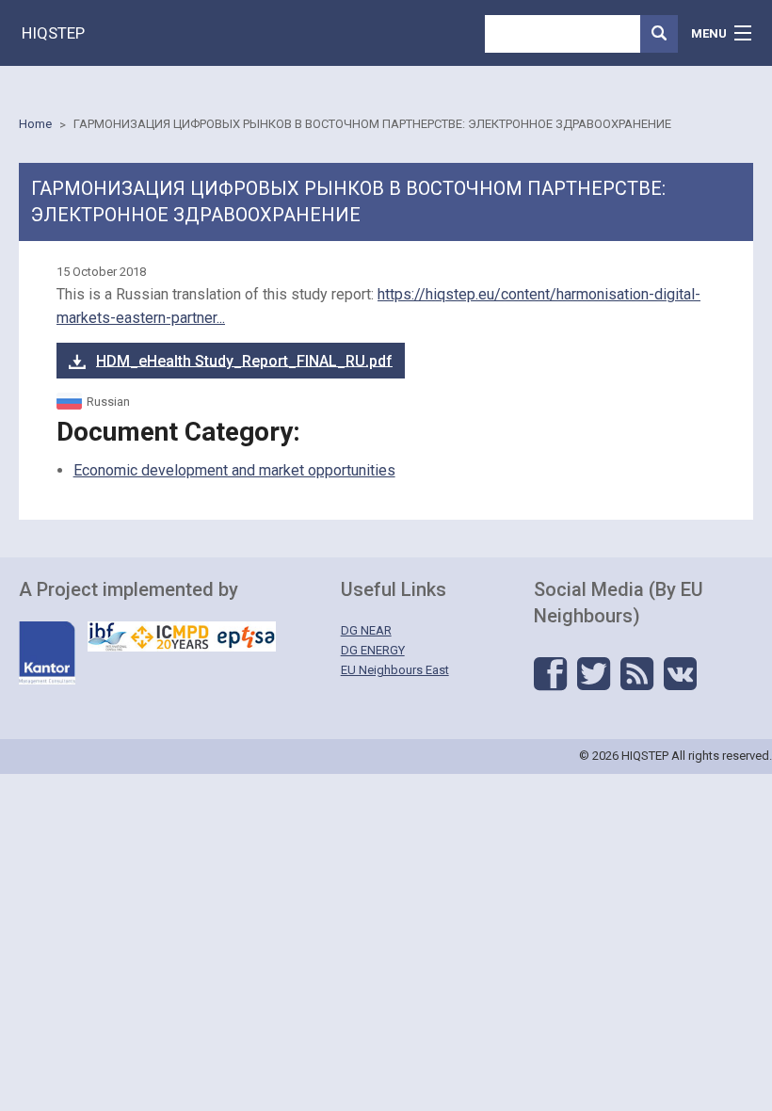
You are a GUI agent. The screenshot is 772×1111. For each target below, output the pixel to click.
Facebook (550, 674)
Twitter (593, 674)
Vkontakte (680, 674)
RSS (636, 674)
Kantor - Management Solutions (47, 652)
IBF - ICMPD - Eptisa (182, 636)
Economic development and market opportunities (234, 470)
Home (35, 124)
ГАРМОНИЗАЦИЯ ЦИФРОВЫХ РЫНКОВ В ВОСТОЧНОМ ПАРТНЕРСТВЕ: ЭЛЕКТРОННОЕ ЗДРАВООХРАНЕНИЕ (372, 124)
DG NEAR (366, 630)
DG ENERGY (373, 650)
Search (659, 34)
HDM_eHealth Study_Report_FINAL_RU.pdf (244, 360)
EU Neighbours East (395, 670)
